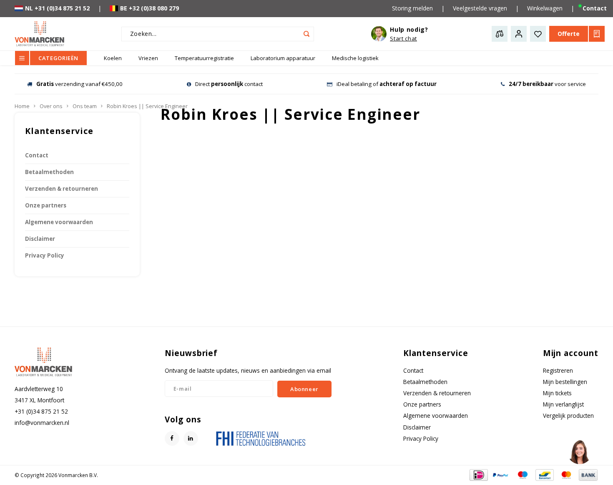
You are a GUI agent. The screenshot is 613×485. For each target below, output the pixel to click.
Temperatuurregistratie (204, 58)
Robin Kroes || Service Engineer (147, 106)
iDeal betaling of (387, 84)
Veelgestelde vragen (480, 8)
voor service (547, 84)
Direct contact (229, 84)
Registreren (558, 370)
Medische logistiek (355, 58)
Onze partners (45, 205)
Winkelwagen (545, 8)
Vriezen (148, 58)
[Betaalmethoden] (478, 474)
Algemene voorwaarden (59, 222)
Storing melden (412, 8)
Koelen (113, 58)
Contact (36, 155)
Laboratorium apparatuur (283, 58)
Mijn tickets (557, 393)
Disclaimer (40, 238)
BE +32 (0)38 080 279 (149, 8)
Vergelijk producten (568, 415)
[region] (579, 451)
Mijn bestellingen (565, 382)
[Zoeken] (306, 34)
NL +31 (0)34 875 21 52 (57, 8)
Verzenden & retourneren (61, 188)
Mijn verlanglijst (563, 404)
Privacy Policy (44, 255)
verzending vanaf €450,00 (79, 84)
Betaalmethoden (49, 172)
